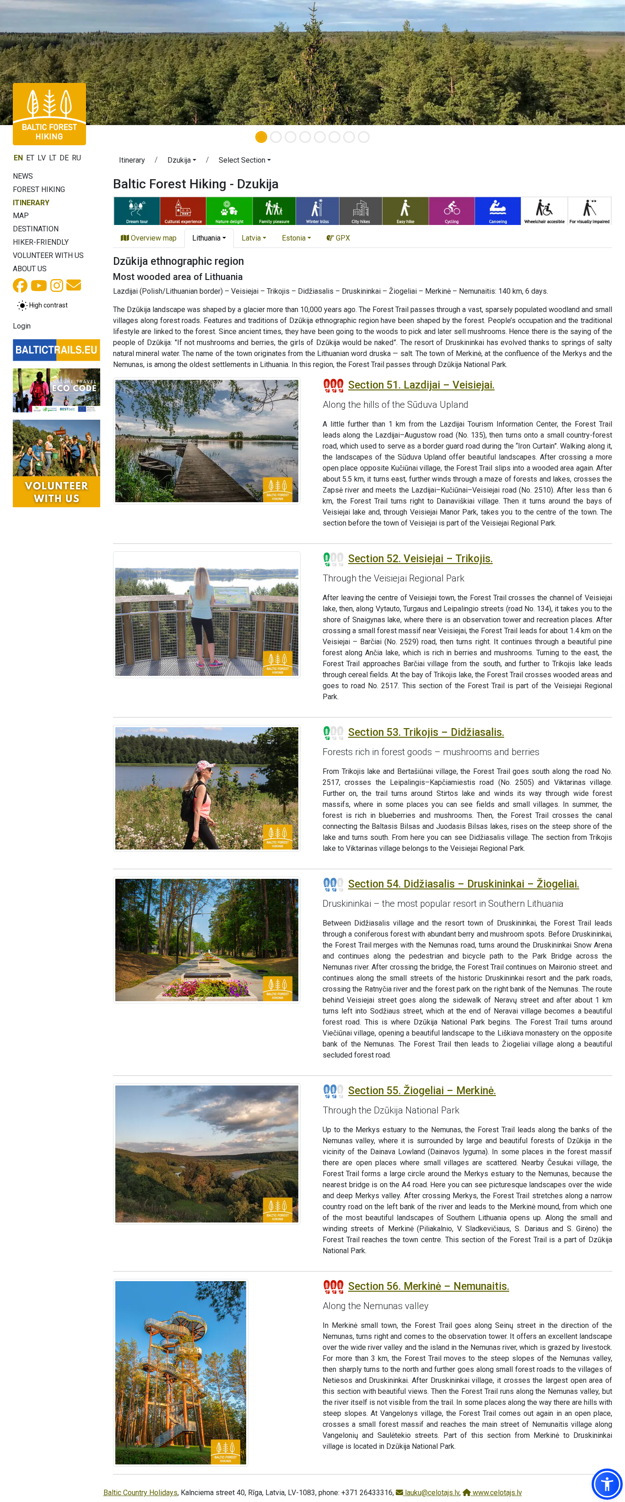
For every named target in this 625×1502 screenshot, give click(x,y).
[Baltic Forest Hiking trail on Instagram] (56, 288)
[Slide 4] (305, 137)
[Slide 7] (349, 137)
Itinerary (31, 202)
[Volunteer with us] (56, 463)
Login (22, 326)
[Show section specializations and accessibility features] (362, 209)
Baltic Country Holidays (140, 1492)
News (23, 176)
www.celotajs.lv (496, 1492)
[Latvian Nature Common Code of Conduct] (56, 390)
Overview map (153, 238)
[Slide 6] (334, 137)
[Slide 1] (261, 137)
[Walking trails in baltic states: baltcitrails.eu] (56, 350)
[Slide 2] (276, 137)
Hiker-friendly (41, 242)
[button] (182, 161)
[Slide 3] (290, 137)
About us (30, 268)
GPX (342, 238)
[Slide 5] (320, 137)
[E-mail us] (73, 288)
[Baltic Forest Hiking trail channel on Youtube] (39, 288)
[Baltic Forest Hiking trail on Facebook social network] (20, 288)
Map (21, 215)
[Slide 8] (364, 137)
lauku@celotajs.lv (431, 1492)
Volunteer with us (48, 255)
